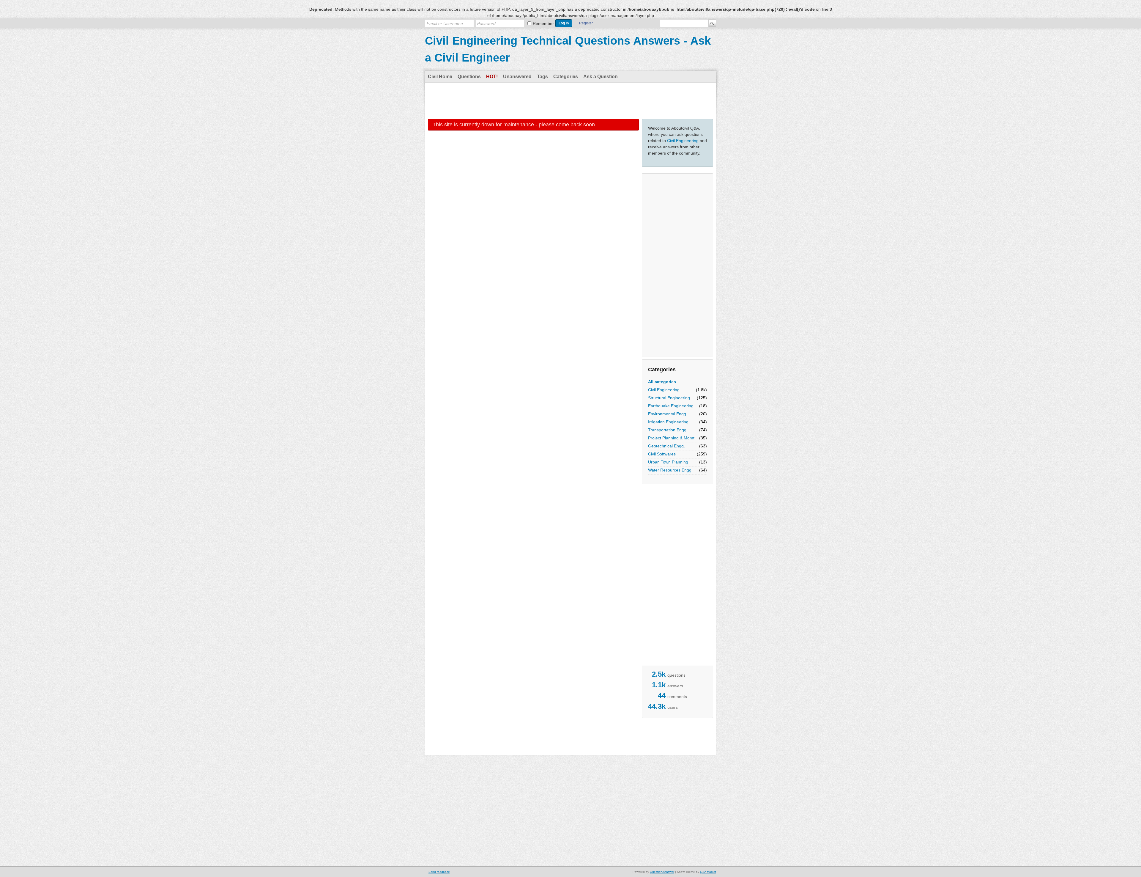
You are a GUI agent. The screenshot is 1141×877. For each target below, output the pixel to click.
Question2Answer (662, 871)
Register (586, 23)
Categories (565, 76)
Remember (543, 23)
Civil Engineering (683, 140)
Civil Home (440, 76)
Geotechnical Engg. (666, 446)
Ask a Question (600, 76)
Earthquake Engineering (671, 405)
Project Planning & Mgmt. (672, 438)
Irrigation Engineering (668, 421)
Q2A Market (708, 871)
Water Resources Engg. (670, 470)
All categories (662, 381)
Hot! (492, 76)
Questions (469, 76)
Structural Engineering (669, 397)
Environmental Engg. (667, 413)
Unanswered (517, 76)
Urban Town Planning (668, 462)
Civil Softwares (662, 454)
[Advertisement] (570, 100)
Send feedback (439, 871)
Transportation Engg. (668, 430)
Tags (542, 76)
